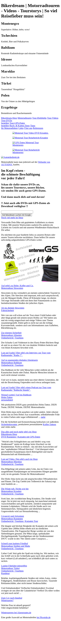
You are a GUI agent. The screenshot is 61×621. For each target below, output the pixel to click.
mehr (43, 417)
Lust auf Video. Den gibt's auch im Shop (19, 459)
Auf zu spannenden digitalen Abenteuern (19, 360)
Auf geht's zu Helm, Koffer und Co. (17, 285)
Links (21, 128)
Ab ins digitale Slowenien (12, 308)
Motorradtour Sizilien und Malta (15, 547)
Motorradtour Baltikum (12, 363)
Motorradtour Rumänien (19, 519)
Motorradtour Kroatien (12, 492)
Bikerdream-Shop (9, 118)
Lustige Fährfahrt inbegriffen (14, 566)
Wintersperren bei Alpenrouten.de (16, 612)
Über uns (28, 128)
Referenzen (38, 128)
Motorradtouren (25, 118)
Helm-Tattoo (7, 398)
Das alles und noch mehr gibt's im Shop (19, 432)
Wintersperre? (7, 600)
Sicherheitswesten (9, 424)
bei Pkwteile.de (44, 617)
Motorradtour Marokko (12, 462)
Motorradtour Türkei (12, 571)
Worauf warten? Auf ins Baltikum (16, 395)
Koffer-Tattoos (49, 424)
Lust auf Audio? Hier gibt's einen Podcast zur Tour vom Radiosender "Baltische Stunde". (26, 388)
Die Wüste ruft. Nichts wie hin (15, 489)
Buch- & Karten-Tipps (20, 125)
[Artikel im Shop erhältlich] (30, 143)
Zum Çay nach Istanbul (11, 598)
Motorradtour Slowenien (12, 288)
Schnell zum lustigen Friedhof (14, 543)
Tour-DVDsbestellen (6, 121)
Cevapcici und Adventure (12, 516)
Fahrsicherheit (7, 310)
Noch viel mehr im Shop (12, 217)
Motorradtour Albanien (12, 336)
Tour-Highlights (39, 118)
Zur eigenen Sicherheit (11, 333)
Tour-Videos (52, 118)
